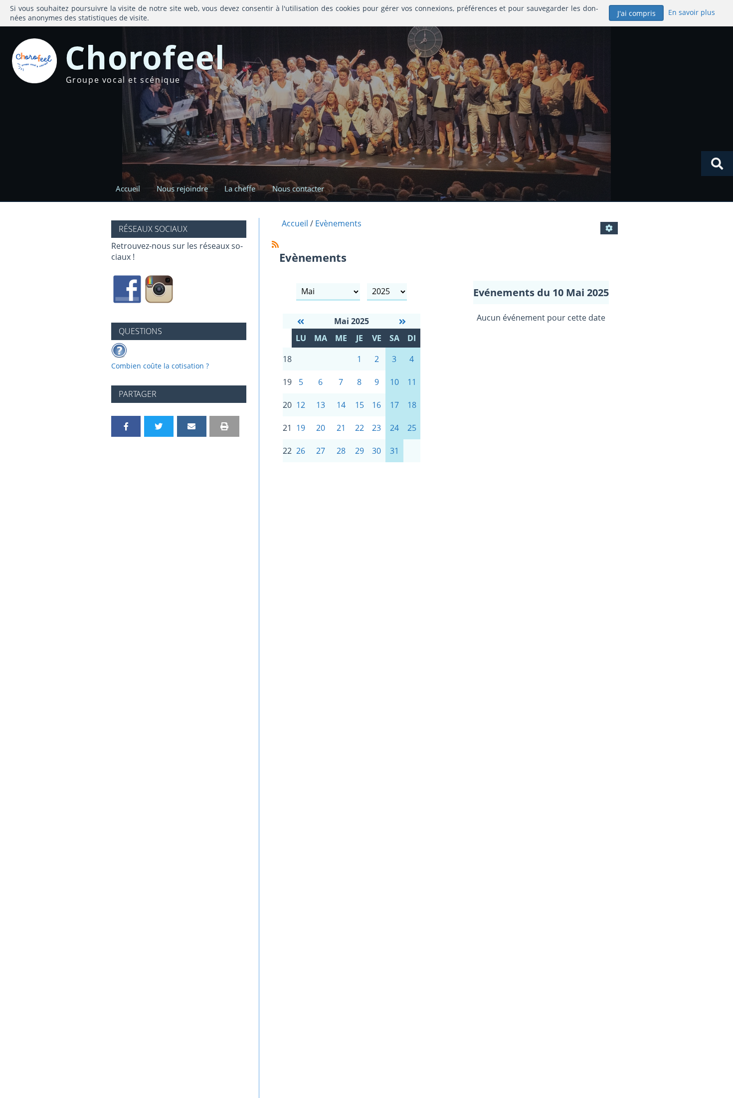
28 (341, 450)
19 (300, 427)
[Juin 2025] (402, 321)
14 (341, 404)
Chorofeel (145, 57)
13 (320, 404)
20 (320, 427)
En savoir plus (691, 12)
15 (359, 404)
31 (394, 450)
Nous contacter (298, 188)
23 (376, 427)
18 (411, 404)
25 (411, 427)
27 (320, 450)
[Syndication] (275, 244)
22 (359, 427)
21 (341, 427)
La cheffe (239, 188)
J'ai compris (636, 13)
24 (394, 427)
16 (376, 404)
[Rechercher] (717, 163)
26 (300, 450)
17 (394, 404)
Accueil (128, 188)
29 (359, 450)
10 (394, 381)
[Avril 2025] (300, 321)
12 (300, 404)
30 (376, 450)
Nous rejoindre (182, 188)
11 (411, 381)
